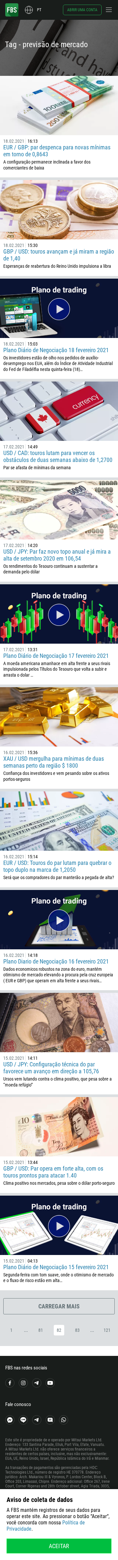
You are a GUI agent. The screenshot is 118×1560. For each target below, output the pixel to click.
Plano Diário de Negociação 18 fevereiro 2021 (56, 350)
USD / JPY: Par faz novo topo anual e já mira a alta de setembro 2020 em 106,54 (57, 555)
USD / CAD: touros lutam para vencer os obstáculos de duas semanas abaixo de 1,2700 (57, 456)
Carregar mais (59, 1306)
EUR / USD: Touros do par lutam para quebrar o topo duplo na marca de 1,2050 (57, 866)
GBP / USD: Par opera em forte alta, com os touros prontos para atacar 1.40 (53, 1172)
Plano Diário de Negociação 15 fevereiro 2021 (56, 1267)
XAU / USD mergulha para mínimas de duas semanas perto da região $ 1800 (53, 762)
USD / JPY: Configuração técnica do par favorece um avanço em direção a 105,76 (51, 1068)
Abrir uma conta (82, 10)
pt (39, 10)
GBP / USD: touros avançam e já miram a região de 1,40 (58, 255)
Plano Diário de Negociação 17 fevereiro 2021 (56, 655)
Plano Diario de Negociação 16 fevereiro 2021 (56, 961)
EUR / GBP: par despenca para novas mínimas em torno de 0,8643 (56, 151)
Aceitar (59, 1546)
